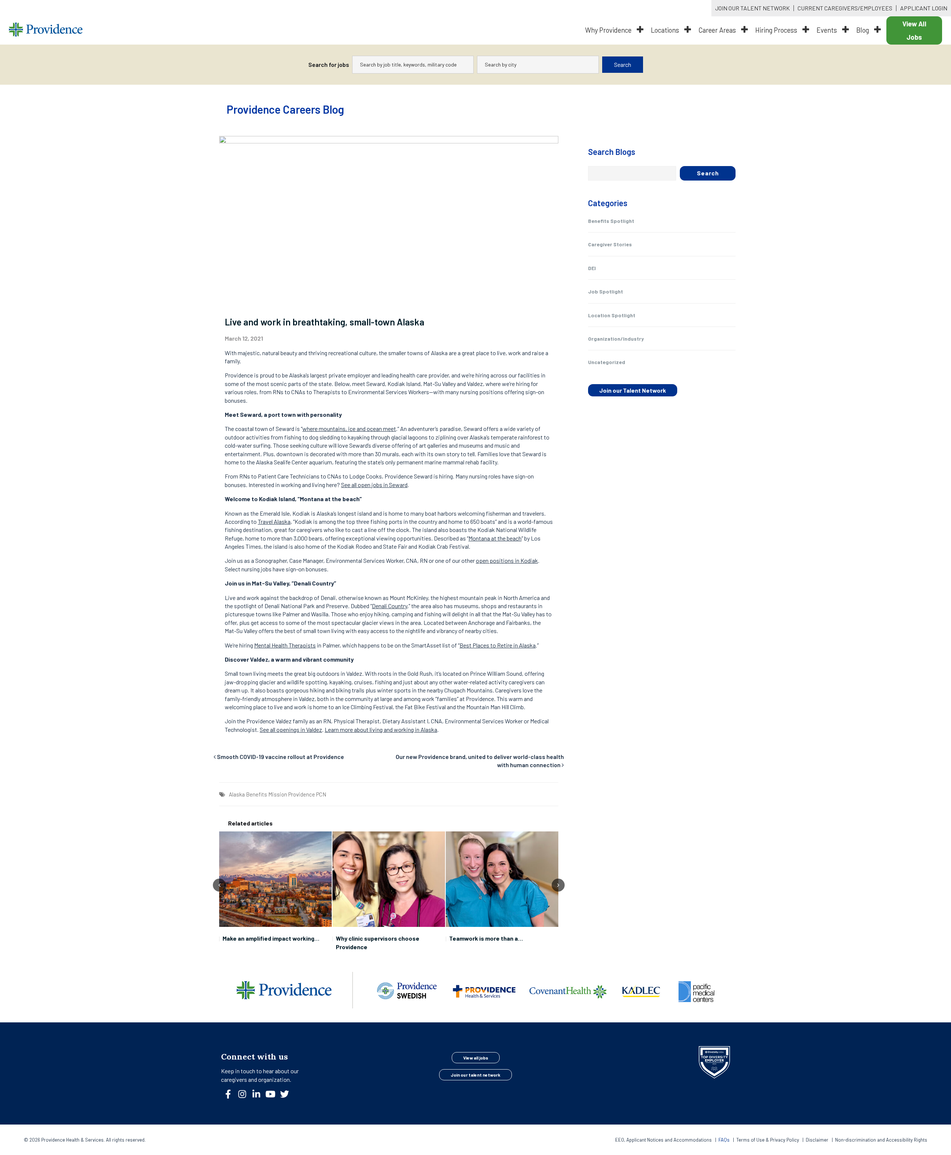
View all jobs (475, 1057)
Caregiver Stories (610, 244)
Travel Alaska (274, 521)
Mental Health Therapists (285, 645)
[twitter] (287, 1096)
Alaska (237, 794)
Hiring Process (777, 30)
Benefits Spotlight (611, 221)
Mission (277, 794)
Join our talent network (475, 1074)
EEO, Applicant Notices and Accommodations (664, 1140)
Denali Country (389, 605)
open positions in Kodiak (507, 560)
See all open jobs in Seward (374, 484)
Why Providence (609, 30)
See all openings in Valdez (291, 729)
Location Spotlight (611, 315)
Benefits (256, 794)
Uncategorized (606, 362)
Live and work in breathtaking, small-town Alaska (324, 321)
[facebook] (231, 1096)
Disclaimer (817, 1140)
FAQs (724, 1140)
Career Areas (717, 30)
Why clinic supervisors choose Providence (377, 942)
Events (827, 30)
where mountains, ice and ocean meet (349, 428)
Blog (863, 30)
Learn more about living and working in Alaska (381, 729)
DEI (592, 268)
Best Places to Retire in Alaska (498, 645)
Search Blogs (611, 151)
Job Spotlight (605, 291)
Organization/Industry (616, 338)
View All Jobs (914, 30)
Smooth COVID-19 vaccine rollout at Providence (280, 756)
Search (622, 64)
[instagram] (245, 1096)
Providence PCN (307, 794)
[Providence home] (45, 31)
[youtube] (273, 1096)
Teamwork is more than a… (486, 938)
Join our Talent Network (632, 390)
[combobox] (413, 65)
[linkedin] (259, 1096)
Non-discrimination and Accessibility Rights (881, 1140)
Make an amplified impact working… (271, 938)
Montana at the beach (495, 538)
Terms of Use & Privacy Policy (768, 1140)
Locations (666, 30)
